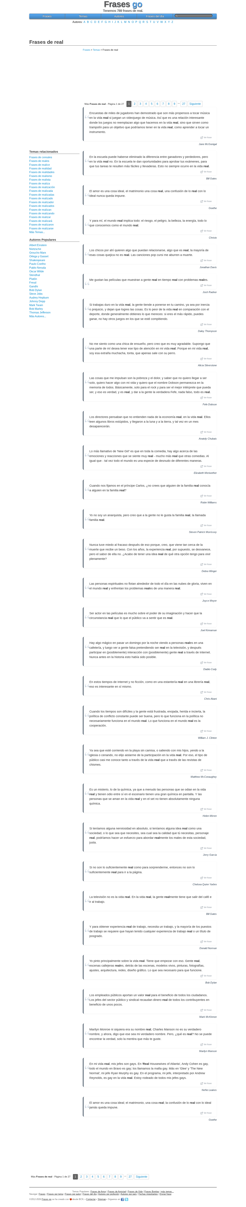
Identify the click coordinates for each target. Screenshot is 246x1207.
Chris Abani (210, 698)
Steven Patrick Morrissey (203, 532)
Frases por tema (55, 1194)
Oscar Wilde (36, 271)
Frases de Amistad (117, 1191)
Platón (33, 278)
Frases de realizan (40, 209)
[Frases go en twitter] (126, 1199)
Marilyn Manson (208, 1051)
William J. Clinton (207, 737)
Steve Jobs (36, 293)
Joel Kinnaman (208, 630)
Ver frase (208, 137)
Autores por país (129, 1194)
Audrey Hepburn (39, 297)
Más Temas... (37, 232)
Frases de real (46, 42)
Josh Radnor (210, 292)
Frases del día (155, 16)
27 (183, 103)
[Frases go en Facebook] (122, 1199)
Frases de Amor (98, 1191)
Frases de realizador (41, 202)
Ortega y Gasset (38, 256)
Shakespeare (37, 260)
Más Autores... (37, 316)
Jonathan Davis (208, 267)
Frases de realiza (39, 183)
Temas (83, 16)
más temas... (167, 1191)
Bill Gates (211, 178)
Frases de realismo (40, 176)
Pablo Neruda (37, 267)
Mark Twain (36, 305)
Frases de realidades (41, 172)
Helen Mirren (210, 815)
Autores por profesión (108, 1194)
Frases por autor (73, 1194)
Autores (119, 16)
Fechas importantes (148, 1194)
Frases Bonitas (151, 1191)
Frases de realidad (40, 168)
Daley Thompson (207, 331)
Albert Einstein (38, 245)
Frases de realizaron (41, 224)
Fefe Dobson (210, 404)
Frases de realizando (41, 213)
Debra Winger (209, 571)
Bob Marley (36, 308)
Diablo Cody (210, 669)
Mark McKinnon (208, 1016)
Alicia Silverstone (207, 365)
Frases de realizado (41, 198)
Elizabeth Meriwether (205, 472)
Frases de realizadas (41, 194)
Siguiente (195, 103)
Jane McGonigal (208, 144)
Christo (213, 237)
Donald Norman (208, 948)
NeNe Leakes (209, 1090)
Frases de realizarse (41, 228)
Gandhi (33, 286)
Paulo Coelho (37, 263)
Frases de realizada (41, 190)
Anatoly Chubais (208, 438)
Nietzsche (35, 249)
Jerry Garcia (210, 854)
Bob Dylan (211, 982)
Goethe (213, 208)
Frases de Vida (135, 1191)
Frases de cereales (40, 157)
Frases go (46, 1199)
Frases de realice (39, 164)
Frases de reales (39, 161)
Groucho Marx (37, 252)
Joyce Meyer (209, 600)
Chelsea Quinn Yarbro (205, 884)
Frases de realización (42, 187)
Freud (32, 282)
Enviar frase (165, 1194)
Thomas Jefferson (40, 312)
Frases (47, 16)
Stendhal (34, 275)
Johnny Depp (37, 301)
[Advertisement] (123, 31)
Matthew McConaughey (204, 776)
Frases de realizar (40, 217)
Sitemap (102, 1199)
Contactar (91, 1199)
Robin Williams (208, 502)
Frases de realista (40, 179)
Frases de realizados (41, 205)
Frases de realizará (40, 221)
